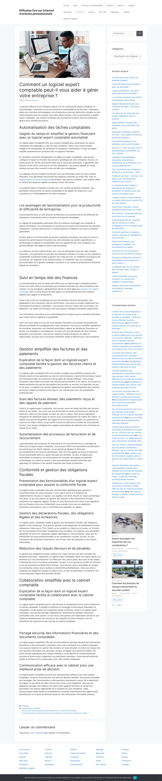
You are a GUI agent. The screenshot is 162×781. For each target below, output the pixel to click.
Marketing (115, 12)
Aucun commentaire (120, 551)
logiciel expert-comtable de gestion (35, 179)
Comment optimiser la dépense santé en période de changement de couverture (126, 235)
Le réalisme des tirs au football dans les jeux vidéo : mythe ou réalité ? (125, 270)
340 (119, 605)
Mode (98, 761)
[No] (159, 778)
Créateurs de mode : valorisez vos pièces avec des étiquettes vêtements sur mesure (127, 179)
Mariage (99, 749)
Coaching (74, 757)
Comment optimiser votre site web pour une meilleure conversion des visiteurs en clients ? (55, 713)
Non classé (101, 764)
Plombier (100, 757)
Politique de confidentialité (92, 5)
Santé (124, 753)
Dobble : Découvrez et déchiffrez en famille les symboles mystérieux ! (126, 288)
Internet (91, 12)
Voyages (131, 5)
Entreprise (80, 12)
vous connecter (37, 733)
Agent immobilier (77, 753)
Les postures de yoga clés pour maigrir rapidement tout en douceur (126, 116)
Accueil (66, 5)
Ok (135, 777)
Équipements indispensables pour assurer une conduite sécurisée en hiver (126, 364)
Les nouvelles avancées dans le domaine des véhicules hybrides (127, 420)
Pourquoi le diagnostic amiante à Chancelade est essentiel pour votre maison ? (126, 260)
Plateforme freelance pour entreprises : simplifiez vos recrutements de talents (123, 244)
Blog (75, 5)
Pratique (110, 5)
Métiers (73, 749)
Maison (121, 5)
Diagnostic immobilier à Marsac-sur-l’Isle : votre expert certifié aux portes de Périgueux (127, 135)
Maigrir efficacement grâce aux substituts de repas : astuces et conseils (126, 107)
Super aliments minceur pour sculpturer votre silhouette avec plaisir (126, 125)
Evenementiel (76, 764)
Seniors (125, 757)
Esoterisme (75, 761)
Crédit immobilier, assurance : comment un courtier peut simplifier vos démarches (125, 279)
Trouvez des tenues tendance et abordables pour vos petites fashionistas (49, 711)
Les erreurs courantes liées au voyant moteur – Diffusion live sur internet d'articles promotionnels (126, 394)
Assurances (24, 749)
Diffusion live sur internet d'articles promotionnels (36, 12)
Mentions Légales (70, 19)
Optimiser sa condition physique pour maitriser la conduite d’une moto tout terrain (127, 346)
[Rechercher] (139, 33)
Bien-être (103, 12)
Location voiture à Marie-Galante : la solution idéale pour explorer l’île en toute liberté (127, 200)
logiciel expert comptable (31, 708)
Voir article (117, 555)
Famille (48, 749)
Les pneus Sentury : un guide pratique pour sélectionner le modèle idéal (127, 438)
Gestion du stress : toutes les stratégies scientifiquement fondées (126, 477)
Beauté (22, 757)
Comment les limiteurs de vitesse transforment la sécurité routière (125, 586)
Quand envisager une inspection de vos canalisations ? (123, 542)
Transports (126, 761)
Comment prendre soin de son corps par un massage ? (126, 326)
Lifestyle (126, 12)
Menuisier (100, 753)
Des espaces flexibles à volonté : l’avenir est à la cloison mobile (127, 494)
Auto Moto (67, 12)
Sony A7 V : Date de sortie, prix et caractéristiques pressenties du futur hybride (127, 151)
